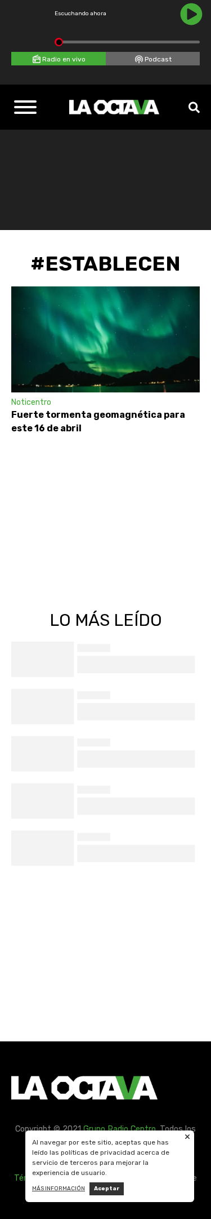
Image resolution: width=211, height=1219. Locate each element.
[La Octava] (114, 107)
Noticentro (31, 402)
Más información (58, 1188)
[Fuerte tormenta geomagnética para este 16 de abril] (105, 339)
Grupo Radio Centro (119, 1129)
